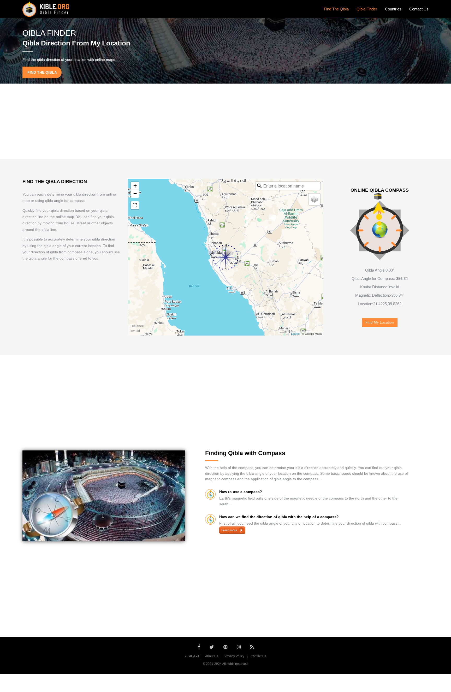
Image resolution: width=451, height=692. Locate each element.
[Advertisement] (225, 121)
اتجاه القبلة (192, 656)
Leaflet (295, 333)
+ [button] (135, 186)
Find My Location (379, 322)
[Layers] (314, 199)
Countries (393, 9)
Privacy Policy (234, 656)
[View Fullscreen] (135, 205)
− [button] (135, 193)
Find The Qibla (336, 9)
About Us (211, 656)
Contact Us (419, 9)
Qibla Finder (367, 9)
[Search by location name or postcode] (259, 186)
